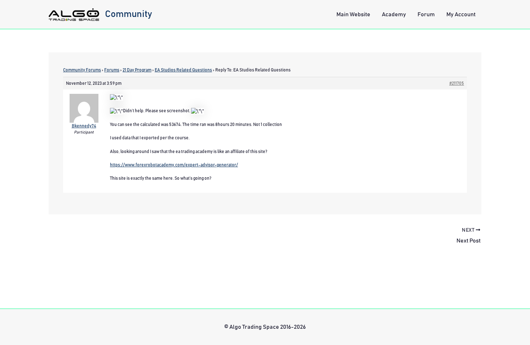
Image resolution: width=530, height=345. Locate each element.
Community (128, 14)
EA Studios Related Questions (183, 70)
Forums (111, 70)
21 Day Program (137, 70)
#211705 (456, 83)
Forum (426, 14)
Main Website (353, 14)
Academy (394, 14)
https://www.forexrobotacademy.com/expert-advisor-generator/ (174, 165)
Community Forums (82, 70)
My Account (461, 14)
